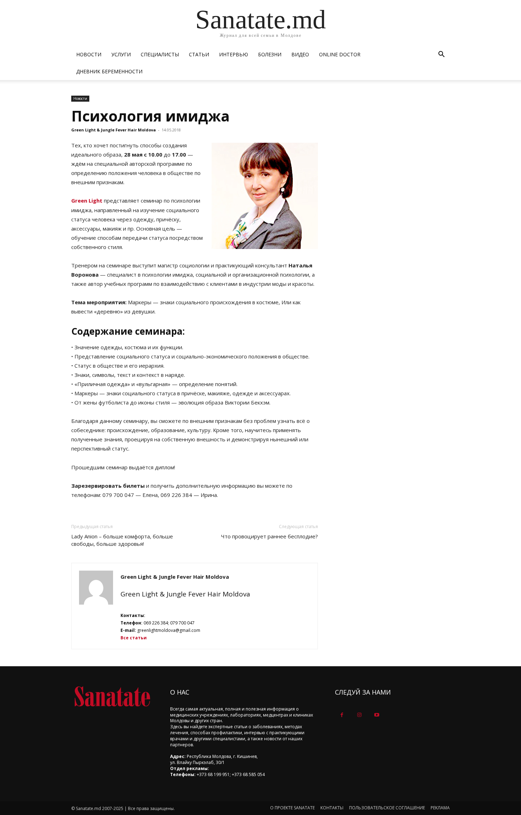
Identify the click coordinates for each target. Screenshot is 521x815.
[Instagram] (359, 715)
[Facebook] (342, 715)
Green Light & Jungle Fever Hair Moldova (113, 129)
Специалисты (160, 54)
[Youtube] (376, 715)
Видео (300, 54)
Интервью (233, 54)
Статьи (199, 54)
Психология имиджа (150, 116)
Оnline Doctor (339, 54)
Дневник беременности (109, 71)
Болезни (269, 54)
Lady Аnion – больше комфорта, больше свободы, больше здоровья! (122, 540)
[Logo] (112, 696)
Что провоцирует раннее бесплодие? (269, 536)
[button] (441, 55)
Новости (88, 54)
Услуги (121, 54)
